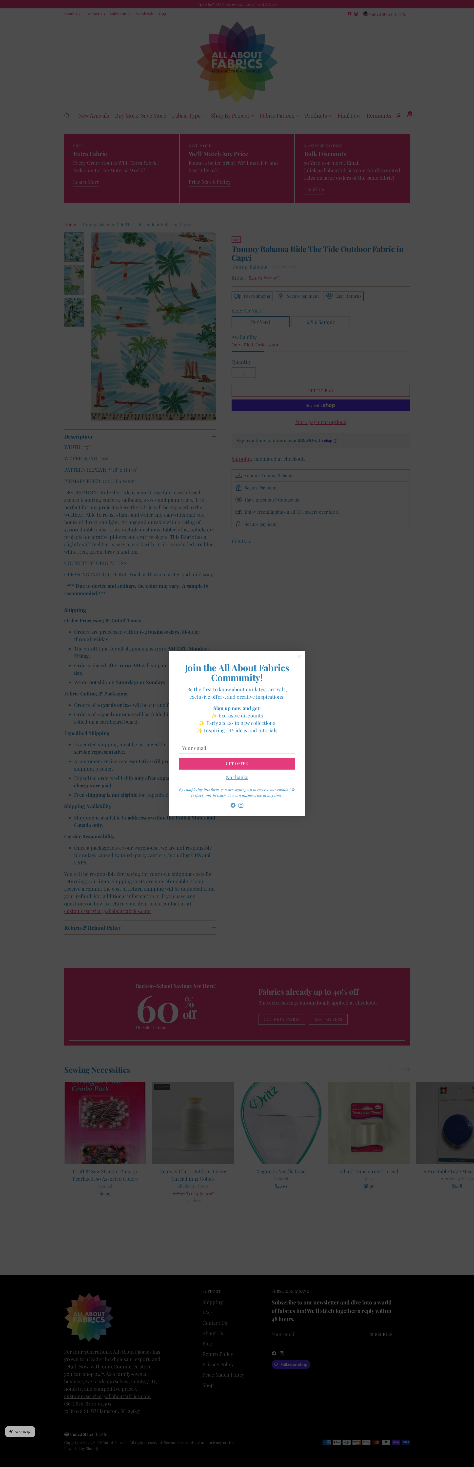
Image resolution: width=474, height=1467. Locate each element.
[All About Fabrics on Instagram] (241, 805)
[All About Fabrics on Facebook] (233, 805)
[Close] (299, 656)
